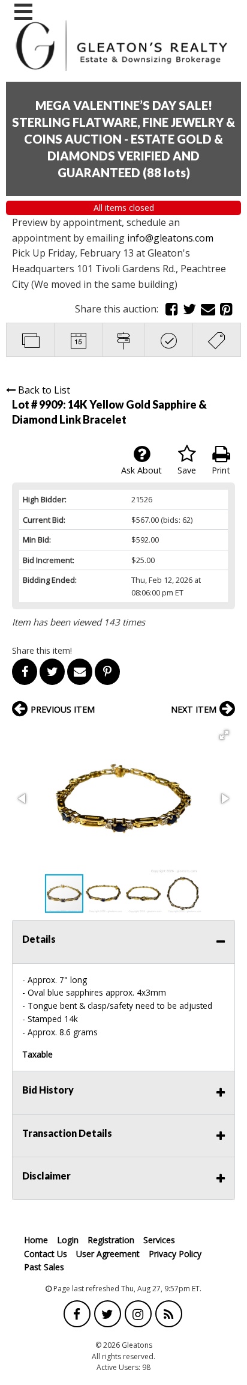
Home (36, 1240)
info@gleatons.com (171, 238)
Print (221, 470)
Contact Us (45, 1253)
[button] (224, 734)
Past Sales (44, 1267)
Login (68, 1240)
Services (159, 1240)
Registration (111, 1240)
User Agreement (108, 1253)
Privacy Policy (175, 1253)
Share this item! (42, 650)
